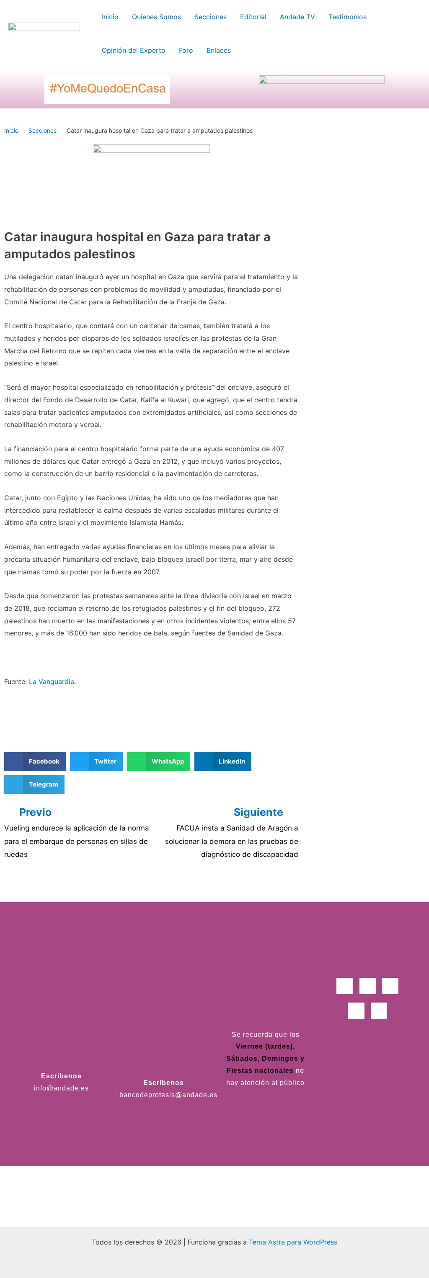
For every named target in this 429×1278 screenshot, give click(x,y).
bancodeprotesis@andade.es (168, 1094)
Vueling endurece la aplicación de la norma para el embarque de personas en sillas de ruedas (76, 841)
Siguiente (260, 812)
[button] (35, 761)
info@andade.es (61, 1088)
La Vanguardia (51, 681)
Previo (35, 812)
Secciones (42, 130)
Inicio (11, 130)
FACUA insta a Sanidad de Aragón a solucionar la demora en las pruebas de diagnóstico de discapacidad (231, 841)
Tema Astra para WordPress (293, 1242)
